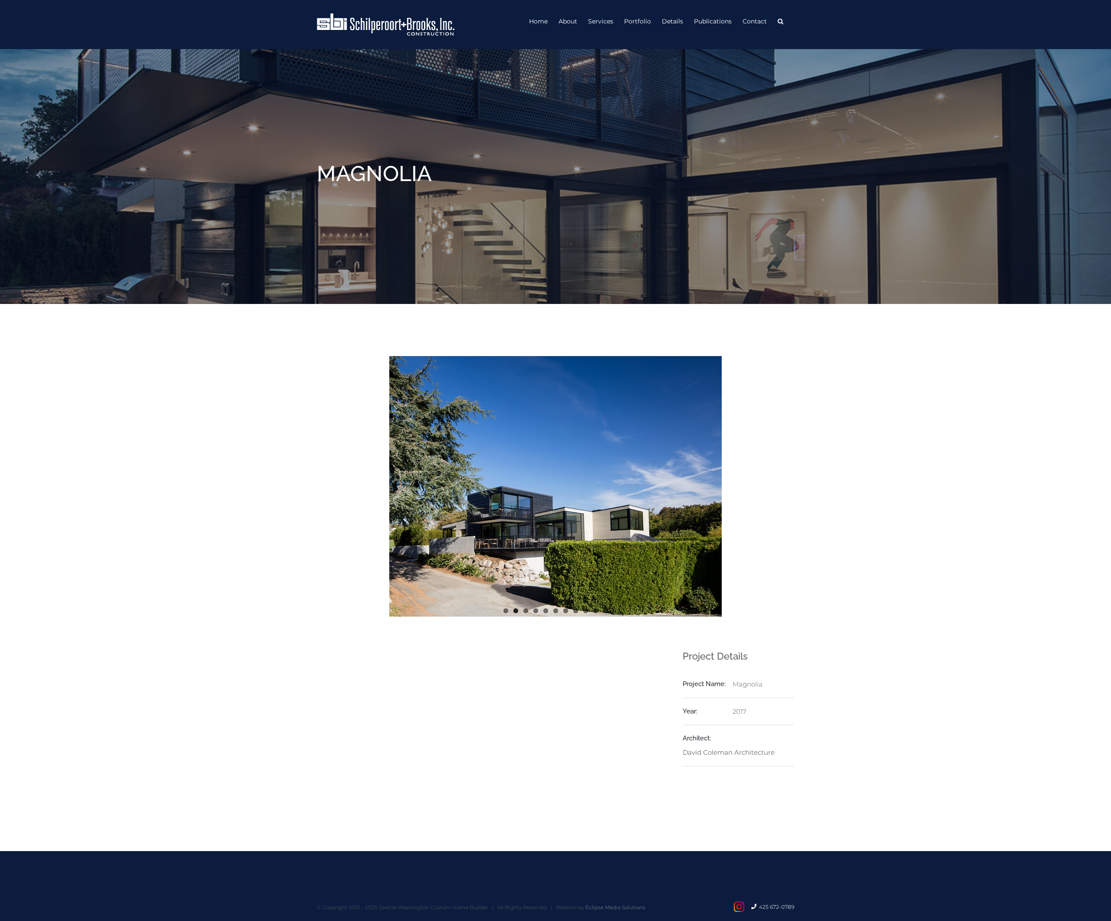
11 (605, 610)
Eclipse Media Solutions (615, 907)
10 (595, 610)
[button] (780, 21)
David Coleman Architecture (729, 752)
